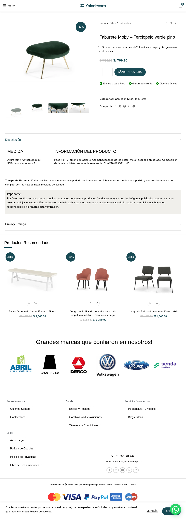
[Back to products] (171, 23)
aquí (155, 47)
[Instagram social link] (116, 470)
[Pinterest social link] (124, 106)
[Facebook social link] (115, 106)
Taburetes (125, 23)
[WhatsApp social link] (129, 470)
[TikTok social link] (136, 470)
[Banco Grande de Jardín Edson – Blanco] (32, 279)
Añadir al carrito (130, 72)
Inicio (103, 23)
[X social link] (119, 106)
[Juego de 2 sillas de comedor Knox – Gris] (153, 279)
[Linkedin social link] (129, 106)
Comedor (120, 98)
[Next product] (175, 23)
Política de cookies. (41, 511)
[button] (29, 303)
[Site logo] (93, 5)
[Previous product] (167, 23)
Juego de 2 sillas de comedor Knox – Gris (153, 311)
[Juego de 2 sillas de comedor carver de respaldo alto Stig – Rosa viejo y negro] (93, 279)
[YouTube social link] (122, 470)
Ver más (152, 511)
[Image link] (122, 440)
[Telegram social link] (133, 106)
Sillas (112, 23)
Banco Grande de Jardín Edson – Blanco (32, 311)
